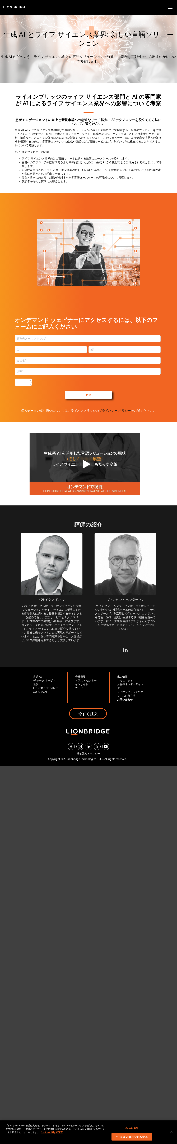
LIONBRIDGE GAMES (45, 688)
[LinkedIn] (88, 746)
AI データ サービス (44, 680)
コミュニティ (125, 680)
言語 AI (37, 676)
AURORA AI (40, 692)
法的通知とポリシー (88, 753)
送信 (88, 394)
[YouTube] (105, 746)
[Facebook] (71, 746)
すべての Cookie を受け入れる (132, 1136)
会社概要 (80, 676)
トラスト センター (86, 680)
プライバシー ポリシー (115, 410)
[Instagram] (79, 746)
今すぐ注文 (88, 713)
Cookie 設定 (131, 1128)
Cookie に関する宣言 (52, 1132)
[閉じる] (171, 1132)
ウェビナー (81, 688)
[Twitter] (97, 746)
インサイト (81, 684)
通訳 (35, 684)
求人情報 (122, 676)
